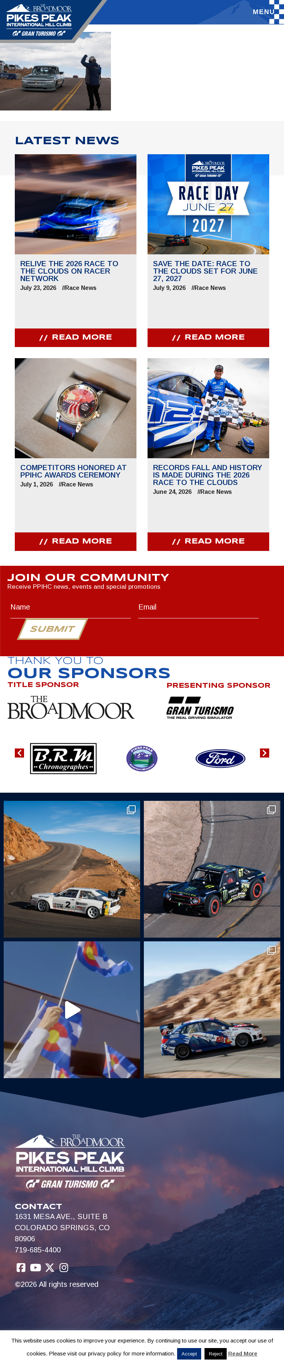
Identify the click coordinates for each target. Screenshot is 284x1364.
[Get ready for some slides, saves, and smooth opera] (212, 869)
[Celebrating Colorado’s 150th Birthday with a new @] (72, 1009)
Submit (52, 629)
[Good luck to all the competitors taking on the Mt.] (72, 869)
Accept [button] (189, 1354)
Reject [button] (215, 1354)
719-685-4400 (38, 1250)
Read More (242, 1353)
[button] (19, 753)
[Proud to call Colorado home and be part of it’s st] (212, 1009)
